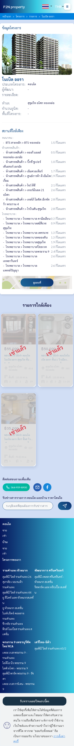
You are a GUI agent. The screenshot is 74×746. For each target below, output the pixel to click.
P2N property (14, 6)
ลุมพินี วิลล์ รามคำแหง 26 (16, 576)
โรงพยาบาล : (9, 214)
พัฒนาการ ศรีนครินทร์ (49, 570)
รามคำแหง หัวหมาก (15, 570)
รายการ (33, 16)
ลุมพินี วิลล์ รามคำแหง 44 (16, 592)
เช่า (4, 535)
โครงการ (20, 16)
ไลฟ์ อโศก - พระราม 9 (15, 668)
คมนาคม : (7, 137)
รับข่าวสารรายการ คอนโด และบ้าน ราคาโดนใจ (32, 498)
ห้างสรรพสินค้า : (11, 147)
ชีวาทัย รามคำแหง (12, 623)
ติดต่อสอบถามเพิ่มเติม (16, 479)
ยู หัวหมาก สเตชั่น (12, 608)
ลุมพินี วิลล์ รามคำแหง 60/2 (50, 648)
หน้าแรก (6, 16)
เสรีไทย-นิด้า (43, 642)
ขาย (4, 530)
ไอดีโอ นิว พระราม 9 (14, 663)
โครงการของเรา (11, 559)
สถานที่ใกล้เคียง (12, 131)
